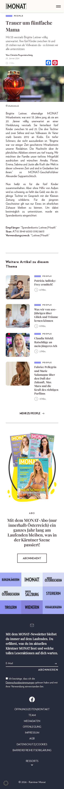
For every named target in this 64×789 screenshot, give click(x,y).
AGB (32, 738)
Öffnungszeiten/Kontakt (32, 709)
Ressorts (32, 761)
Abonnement (32, 558)
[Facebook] (48, 63)
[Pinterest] (55, 63)
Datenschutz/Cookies (32, 744)
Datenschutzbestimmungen (20, 682)
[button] (6, 783)
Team (32, 715)
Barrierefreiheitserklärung (32, 750)
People (18, 16)
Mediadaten (32, 721)
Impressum (32, 732)
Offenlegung (32, 727)
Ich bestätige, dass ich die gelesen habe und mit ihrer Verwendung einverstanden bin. (32, 682)
